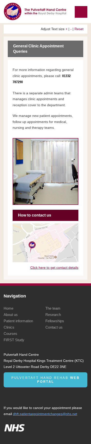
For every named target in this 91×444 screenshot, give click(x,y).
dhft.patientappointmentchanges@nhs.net (45, 414)
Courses (10, 333)
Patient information (18, 321)
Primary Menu (81, 12)
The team (52, 308)
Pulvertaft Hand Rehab (45, 379)
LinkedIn (7, 395)
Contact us (54, 327)
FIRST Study (14, 340)
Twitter (15, 395)
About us (11, 315)
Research (53, 315)
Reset (78, 29)
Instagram (32, 395)
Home (8, 308)
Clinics (9, 327)
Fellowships (54, 321)
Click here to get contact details (54, 268)
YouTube (24, 395)
